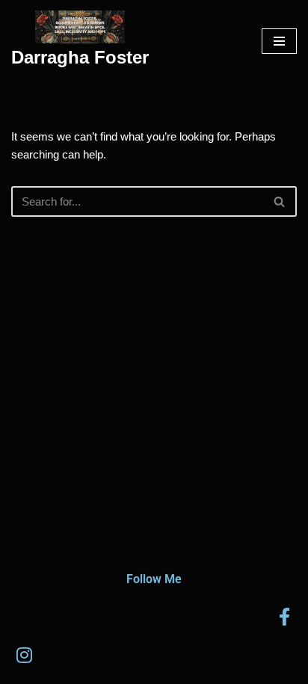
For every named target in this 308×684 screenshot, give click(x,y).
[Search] (280, 201)
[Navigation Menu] (279, 41)
